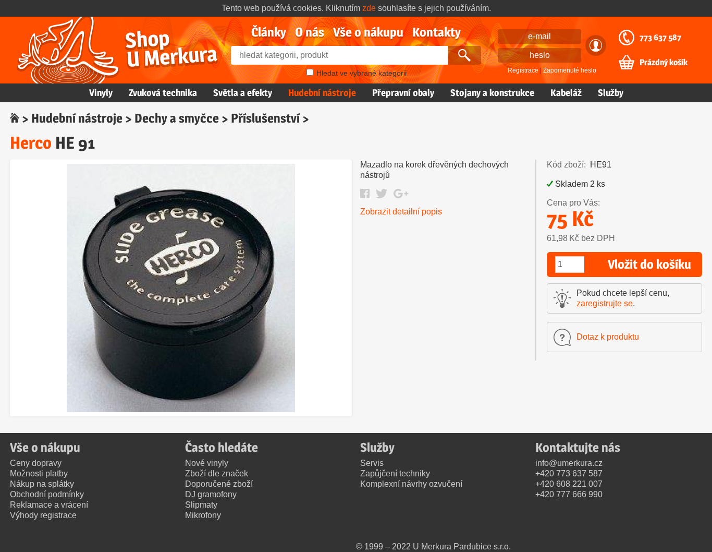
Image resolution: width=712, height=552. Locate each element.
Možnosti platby (39, 473)
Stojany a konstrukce (492, 92)
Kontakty (436, 32)
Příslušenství (265, 118)
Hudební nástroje (322, 92)
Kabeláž (566, 92)
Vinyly (101, 92)
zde (369, 8)
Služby (610, 92)
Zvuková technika (163, 92)
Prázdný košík (664, 62)
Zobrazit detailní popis (401, 211)
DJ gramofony (211, 494)
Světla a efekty (242, 92)
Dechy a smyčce (176, 118)
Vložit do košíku (649, 264)
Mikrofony (203, 515)
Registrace (523, 70)
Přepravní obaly (403, 92)
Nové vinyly (206, 463)
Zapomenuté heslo (569, 70)
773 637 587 (660, 37)
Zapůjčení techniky (395, 473)
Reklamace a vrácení (49, 504)
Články (268, 32)
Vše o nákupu (368, 32)
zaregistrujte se (604, 303)
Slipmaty (201, 504)
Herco (31, 143)
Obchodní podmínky (47, 494)
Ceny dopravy (36, 463)
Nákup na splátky (42, 483)
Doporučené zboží (219, 483)
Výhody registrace (43, 515)
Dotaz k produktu (607, 336)
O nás (309, 32)
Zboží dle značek (216, 473)
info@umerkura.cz (569, 463)
